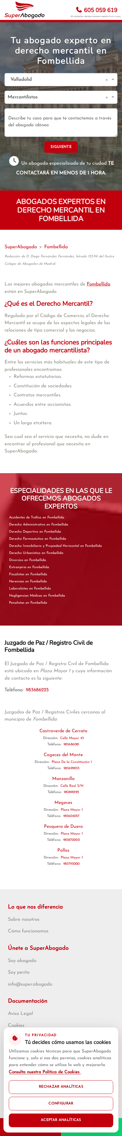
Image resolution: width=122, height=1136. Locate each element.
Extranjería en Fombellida (29, 567)
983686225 (37, 690)
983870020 (71, 840)
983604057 (71, 816)
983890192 (71, 792)
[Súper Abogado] (25, 10)
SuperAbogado (21, 247)
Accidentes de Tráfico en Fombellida (36, 517)
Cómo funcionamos (28, 931)
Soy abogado (22, 960)
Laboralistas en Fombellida (30, 588)
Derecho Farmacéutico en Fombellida (37, 539)
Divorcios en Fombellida (27, 560)
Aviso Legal (115, 16)
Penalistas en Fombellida (28, 603)
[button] (107, 79)
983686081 (71, 744)
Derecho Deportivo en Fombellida (35, 531)
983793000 (71, 864)
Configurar (61, 1103)
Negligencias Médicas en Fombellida (37, 595)
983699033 (71, 768)
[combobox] (55, 79)
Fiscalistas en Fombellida (28, 574)
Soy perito (19, 972)
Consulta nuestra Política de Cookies (45, 1072)
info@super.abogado (30, 984)
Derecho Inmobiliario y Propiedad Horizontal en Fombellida (55, 546)
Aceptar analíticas (61, 1120)
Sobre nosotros (23, 919)
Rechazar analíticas (61, 1087)
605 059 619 (100, 10)
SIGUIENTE (61, 147)
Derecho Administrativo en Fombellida (38, 524)
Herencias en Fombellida (28, 581)
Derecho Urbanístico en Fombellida (36, 553)
